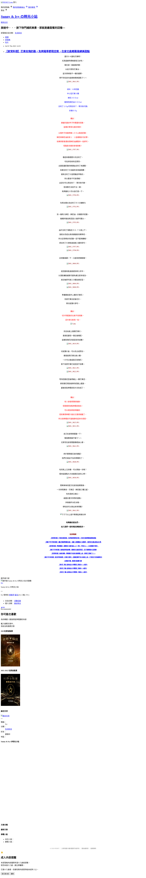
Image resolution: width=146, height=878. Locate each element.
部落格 (7, 40)
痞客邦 (11, 595)
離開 (12, 874)
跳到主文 (4, 22)
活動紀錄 (17, 601)
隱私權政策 (85, 848)
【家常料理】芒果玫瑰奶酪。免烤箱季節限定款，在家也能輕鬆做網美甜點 (47, 51)
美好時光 (17, 603)
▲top (3, 607)
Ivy (2, 583)
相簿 (7, 37)
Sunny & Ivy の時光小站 (19, 16)
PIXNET (57, 848)
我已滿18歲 (5, 874)
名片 (7, 42)
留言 (16, 595)
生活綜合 (18, 33)
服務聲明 (93, 848)
